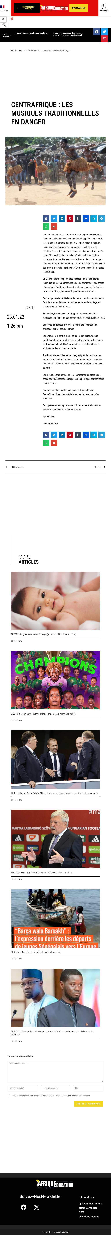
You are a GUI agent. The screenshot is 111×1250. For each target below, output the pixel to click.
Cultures (22, 50)
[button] (27, 8)
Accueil (14, 50)
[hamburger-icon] (3, 19)
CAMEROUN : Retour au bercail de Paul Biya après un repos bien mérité (43, 714)
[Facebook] (96, 31)
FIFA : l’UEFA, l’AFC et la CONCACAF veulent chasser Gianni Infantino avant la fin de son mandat (54, 793)
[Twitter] (104, 31)
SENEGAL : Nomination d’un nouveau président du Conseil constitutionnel (68, 34)
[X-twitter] (36, 1207)
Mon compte (104, 11)
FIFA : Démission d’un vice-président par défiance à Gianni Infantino (41, 872)
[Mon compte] (104, 6)
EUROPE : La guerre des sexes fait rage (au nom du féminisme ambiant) (43, 634)
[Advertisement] (55, 77)
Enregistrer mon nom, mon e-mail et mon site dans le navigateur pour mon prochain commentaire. (51, 1096)
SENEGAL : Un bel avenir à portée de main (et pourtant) (36, 952)
